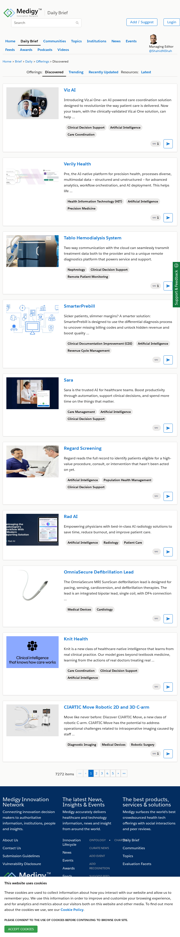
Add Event (97, 856)
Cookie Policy (72, 909)
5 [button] (113, 773)
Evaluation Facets (137, 864)
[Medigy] (23, 12)
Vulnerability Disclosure (22, 864)
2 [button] (96, 773)
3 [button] (102, 773)
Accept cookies (21, 929)
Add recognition (99, 866)
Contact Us (12, 848)
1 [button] (91, 773)
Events (68, 860)
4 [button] (107, 773)
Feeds (67, 876)
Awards (69, 868)
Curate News (99, 848)
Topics (128, 856)
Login (171, 22)
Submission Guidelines (21, 856)
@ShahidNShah (160, 51)
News (67, 852)
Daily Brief (131, 840)
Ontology (97, 840)
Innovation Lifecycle (72, 842)
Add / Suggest (142, 22)
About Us (10, 840)
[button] (118, 773)
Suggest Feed (99, 876)
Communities (134, 848)
